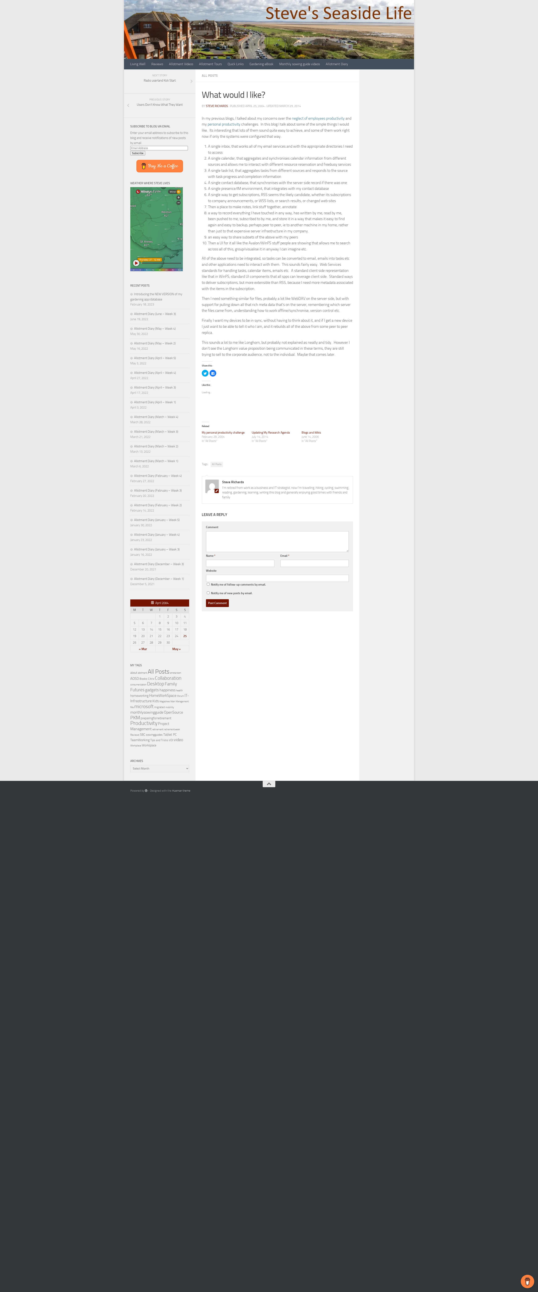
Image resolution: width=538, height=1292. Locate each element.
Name (210, 556)
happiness (167, 690)
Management (182, 701)
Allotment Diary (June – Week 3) (155, 314)
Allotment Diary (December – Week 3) (159, 564)
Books (143, 678)
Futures (137, 689)
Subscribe (138, 153)
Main (172, 701)
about (133, 672)
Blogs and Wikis (311, 432)
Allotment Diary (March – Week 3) (156, 432)
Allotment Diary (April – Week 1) (155, 402)
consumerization (138, 684)
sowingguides (154, 735)
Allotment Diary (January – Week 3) (157, 549)
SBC (142, 735)
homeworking (139, 696)
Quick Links (236, 64)
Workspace (149, 745)
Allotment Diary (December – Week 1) (159, 579)
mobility (169, 707)
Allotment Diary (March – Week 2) (156, 446)
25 (185, 636)
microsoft (144, 706)
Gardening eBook (261, 64)
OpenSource (173, 712)
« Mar (143, 649)
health (179, 690)
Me (132, 707)
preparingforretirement (156, 718)
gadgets (152, 690)
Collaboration (168, 678)
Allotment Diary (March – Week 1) (156, 461)
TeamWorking (140, 740)
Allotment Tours (210, 64)
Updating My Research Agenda (271, 432)
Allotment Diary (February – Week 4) (158, 476)
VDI (171, 740)
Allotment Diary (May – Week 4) (155, 329)
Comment (212, 527)
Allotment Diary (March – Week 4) (156, 417)
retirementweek (172, 729)
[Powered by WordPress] (146, 790)
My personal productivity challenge (223, 432)
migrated (159, 707)
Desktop (155, 684)
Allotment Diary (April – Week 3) (155, 387)
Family (171, 683)
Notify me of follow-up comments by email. (238, 584)
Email (284, 556)
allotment (142, 673)
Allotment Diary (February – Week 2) (158, 505)
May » (176, 649)
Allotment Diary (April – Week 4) (155, 373)
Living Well (137, 64)
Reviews (157, 64)
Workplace (135, 745)
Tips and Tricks (159, 740)
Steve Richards (217, 106)
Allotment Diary (337, 64)
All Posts (210, 76)
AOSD (134, 678)
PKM (135, 718)
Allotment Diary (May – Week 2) (155, 343)
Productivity (143, 723)
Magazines (165, 701)
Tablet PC (170, 735)
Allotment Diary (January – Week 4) (157, 535)
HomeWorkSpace (162, 695)
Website (211, 571)
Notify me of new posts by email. (231, 593)
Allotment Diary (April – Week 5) (155, 358)
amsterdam (175, 673)
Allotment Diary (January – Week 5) (157, 520)
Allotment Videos (181, 64)
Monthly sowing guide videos (299, 64)
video (178, 739)
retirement (157, 729)
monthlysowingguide (146, 712)
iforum (180, 695)
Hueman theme (181, 790)
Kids (155, 701)
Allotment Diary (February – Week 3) (158, 490)
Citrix (151, 679)
